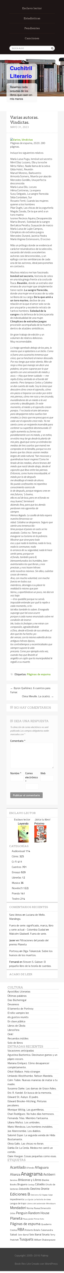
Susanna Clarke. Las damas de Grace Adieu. (32, 1088)
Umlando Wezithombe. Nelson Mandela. (30, 1076)
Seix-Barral (23, 1234)
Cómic (15, 856)
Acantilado (18, 1167)
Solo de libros (15, 1043)
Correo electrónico (31, 777)
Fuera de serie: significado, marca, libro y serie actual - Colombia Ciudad (31, 927)
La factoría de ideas (42, 1199)
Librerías (16, 877)
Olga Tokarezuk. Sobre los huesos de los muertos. (31, 953)
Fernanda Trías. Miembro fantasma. (28, 1118)
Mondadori (18, 1207)
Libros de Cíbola (16, 1026)
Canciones (32, 38)
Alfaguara (42, 1167)
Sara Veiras (15, 915)
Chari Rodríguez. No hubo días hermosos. (31, 1114)
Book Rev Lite (23, 1264)
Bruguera (22, 1184)
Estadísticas (32, 18)
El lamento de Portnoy (20, 1008)
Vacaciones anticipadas (21, 1050)
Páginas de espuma (39, 674)
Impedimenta (17, 1199)
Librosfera (13, 1030)
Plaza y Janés (28, 1218)
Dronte (45, 1188)
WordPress (51, 1264)
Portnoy (14, 951)
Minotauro (51, 1203)
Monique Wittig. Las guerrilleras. (26, 1109)
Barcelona (13, 1180)
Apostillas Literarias (19, 991)
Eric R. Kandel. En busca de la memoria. (30, 1093)
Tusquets (26, 1239)
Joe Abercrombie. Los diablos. (24, 1131)
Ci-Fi (14, 862)
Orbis (12, 1213)
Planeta (16, 1218)
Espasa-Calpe (47, 1194)
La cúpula (29, 1199)
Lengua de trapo (18, 1203)
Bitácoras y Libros (29, 1179)
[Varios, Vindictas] (21, 140)
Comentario (17, 741)
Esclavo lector (32, 8)
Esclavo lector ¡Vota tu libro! (32, 819)
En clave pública (16, 1021)
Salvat (13, 1234)
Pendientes (32, 28)
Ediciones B (20, 1194)
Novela (16, 888)
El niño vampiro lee (18, 1013)
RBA (20, 1229)
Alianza (15, 1174)
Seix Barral (35, 1234)
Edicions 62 (36, 1194)
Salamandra (47, 1230)
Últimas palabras (17, 996)
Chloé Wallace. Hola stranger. (24, 1071)
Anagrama (32, 1173)
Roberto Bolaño (32, 1230)
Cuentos (16, 867)
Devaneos (13, 1004)
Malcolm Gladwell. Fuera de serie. (28, 934)
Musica (16, 883)
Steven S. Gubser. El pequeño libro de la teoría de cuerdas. (30, 964)
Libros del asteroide (36, 1203)
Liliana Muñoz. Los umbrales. (24, 1122)
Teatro (16, 899)
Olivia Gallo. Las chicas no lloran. (26, 1143)
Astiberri (49, 1174)
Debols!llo (24, 1189)
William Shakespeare (44, 1239)
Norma (30, 1208)
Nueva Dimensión (42, 1208)
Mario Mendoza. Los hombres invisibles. (30, 1127)
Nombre (15, 773)
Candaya (31, 1184)
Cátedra (40, 1184)
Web (43, 773)
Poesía (16, 893)
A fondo (30, 1167)
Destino (35, 1188)
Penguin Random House (32, 1212)
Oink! (10, 1034)
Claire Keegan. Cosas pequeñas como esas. (32, 1156)
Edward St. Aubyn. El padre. (23, 1097)
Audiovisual (18, 851)
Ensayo (16, 872)
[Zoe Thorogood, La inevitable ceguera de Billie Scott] (40, 841)
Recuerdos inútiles (18, 1038)
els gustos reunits (18, 1017)
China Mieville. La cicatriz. (38, 696)
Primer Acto (39, 1218)
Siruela (45, 1234)
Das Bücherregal (17, 1000)
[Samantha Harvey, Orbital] (23, 841)
